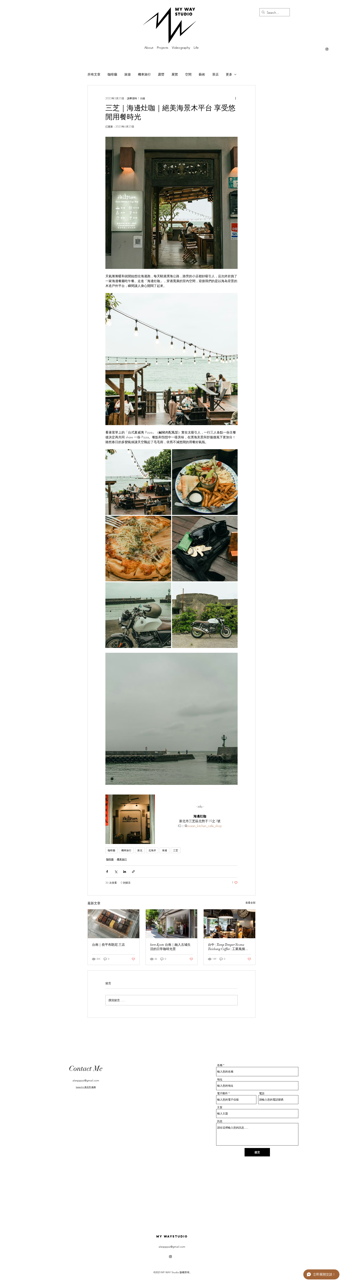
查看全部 (250, 902)
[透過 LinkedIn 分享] (124, 871)
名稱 (219, 1065)
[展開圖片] (171, 359)
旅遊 (127, 74)
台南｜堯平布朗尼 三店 (108, 945)
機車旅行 (144, 74)
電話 (261, 1093)
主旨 (219, 1107)
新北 (139, 850)
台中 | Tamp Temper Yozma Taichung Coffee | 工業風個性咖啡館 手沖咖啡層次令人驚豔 (229, 947)
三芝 (175, 850)
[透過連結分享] (133, 871)
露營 (161, 74)
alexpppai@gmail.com (86, 1080)
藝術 (202, 74)
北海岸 (152, 850)
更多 (229, 74)
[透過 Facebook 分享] (107, 871)
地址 (219, 1079)
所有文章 (94, 74)
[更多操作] (235, 98)
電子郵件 (222, 1093)
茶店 (215, 74)
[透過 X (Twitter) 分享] (116, 871)
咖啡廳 (112, 74)
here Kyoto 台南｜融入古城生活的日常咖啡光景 (170, 947)
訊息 (219, 1121)
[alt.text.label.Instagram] (327, 49)
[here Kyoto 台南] (171, 923)
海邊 (164, 850)
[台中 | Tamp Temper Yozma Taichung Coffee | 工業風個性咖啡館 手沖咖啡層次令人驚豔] (229, 923)
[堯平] (113, 923)
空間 (188, 74)
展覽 (175, 74)
